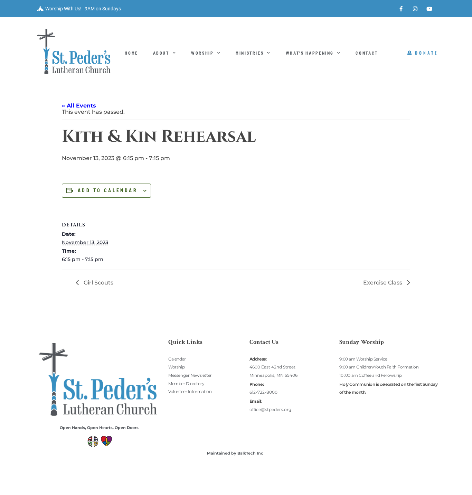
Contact (367, 53)
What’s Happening (310, 53)
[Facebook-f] (401, 8)
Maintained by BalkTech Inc (235, 453)
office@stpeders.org (270, 409)
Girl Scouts (97, 282)
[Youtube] (429, 8)
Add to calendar (108, 190)
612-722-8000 (263, 392)
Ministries (250, 53)
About (161, 53)
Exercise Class (383, 282)
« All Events (79, 105)
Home (131, 53)
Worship (202, 53)
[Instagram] (415, 8)
